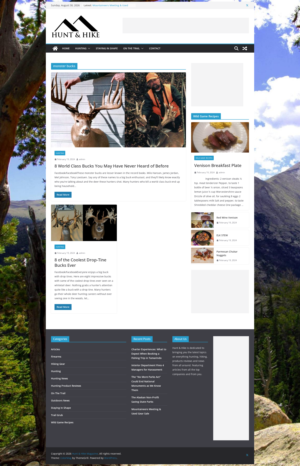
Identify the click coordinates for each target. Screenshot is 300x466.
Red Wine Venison (227, 217)
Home (66, 48)
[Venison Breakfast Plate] (220, 137)
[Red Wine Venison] (202, 220)
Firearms (56, 356)
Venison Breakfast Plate (217, 165)
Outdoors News (60, 400)
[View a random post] (245, 48)
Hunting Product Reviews (66, 385)
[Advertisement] (186, 25)
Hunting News (59, 378)
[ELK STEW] (202, 238)
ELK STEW (222, 235)
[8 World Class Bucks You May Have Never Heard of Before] (118, 109)
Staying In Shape (107, 48)
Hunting (80, 48)
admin (82, 159)
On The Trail (131, 48)
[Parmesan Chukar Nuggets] (202, 256)
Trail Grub (57, 415)
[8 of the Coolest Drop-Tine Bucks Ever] (84, 223)
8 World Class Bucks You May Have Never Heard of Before (112, 166)
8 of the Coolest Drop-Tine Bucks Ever (80, 262)
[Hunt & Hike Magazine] (55, 48)
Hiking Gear (58, 364)
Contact (154, 48)
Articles (55, 349)
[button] (88, 48)
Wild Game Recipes (204, 158)
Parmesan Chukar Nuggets (227, 253)
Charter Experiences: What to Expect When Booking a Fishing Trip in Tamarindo (148, 354)
